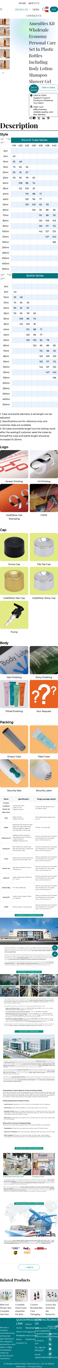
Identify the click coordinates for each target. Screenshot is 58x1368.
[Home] (1, 9)
